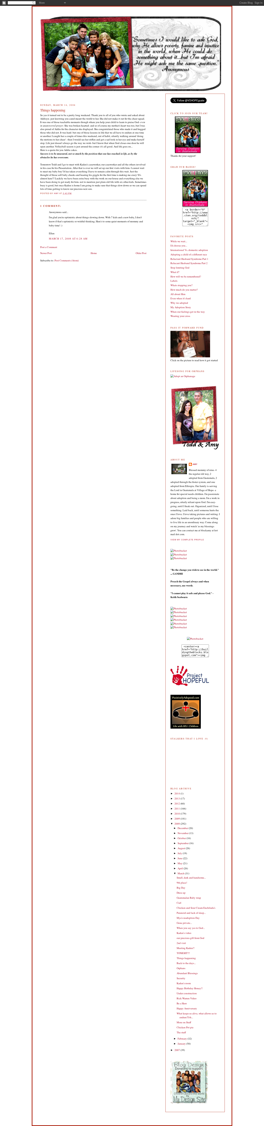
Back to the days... (186, 963)
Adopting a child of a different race (188, 254)
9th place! (182, 882)
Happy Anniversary (187, 1008)
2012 (178, 803)
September (183, 843)
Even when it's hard (180, 298)
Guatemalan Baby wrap (189, 897)
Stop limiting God (179, 267)
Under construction (187, 993)
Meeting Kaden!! (185, 948)
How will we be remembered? (185, 276)
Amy (195, 464)
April (181, 868)
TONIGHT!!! (183, 953)
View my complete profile (187, 540)
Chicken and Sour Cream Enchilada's (196, 908)
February (182, 1038)
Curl (179, 902)
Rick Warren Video (187, 998)
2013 (178, 798)
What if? (174, 272)
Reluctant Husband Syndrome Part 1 (189, 259)
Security (181, 978)
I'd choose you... (178, 245)
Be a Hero (182, 1003)
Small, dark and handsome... (191, 877)
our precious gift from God (190, 938)
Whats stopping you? (181, 285)
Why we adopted (179, 303)
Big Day (181, 887)
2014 (178, 793)
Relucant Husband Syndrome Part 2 (189, 263)
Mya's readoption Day (188, 918)
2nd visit (181, 943)
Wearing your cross (180, 316)
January (182, 1043)
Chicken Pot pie (185, 1027)
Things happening (186, 958)
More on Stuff (184, 1022)
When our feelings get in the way (187, 311)
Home (94, 253)
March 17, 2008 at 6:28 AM (68, 238)
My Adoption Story (180, 307)
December (183, 828)
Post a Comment (48, 247)
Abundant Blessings (187, 973)
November (183, 833)
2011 (178, 808)
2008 (178, 823)
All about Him (177, 294)
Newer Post (46, 253)
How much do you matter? (184, 289)
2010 (178, 813)
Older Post (141, 253)
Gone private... (184, 923)
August (182, 848)
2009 (178, 818)
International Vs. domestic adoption (189, 250)
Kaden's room (184, 983)
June (180, 858)
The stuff (181, 1032)
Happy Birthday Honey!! (190, 988)
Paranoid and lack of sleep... (191, 913)
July (180, 853)
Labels (173, 280)
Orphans (181, 968)
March (181, 873)
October (182, 838)
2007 (178, 1050)
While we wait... (178, 241)
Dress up (181, 892)
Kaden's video (184, 933)
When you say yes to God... (191, 928)
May (180, 863)
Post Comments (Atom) (67, 260)
